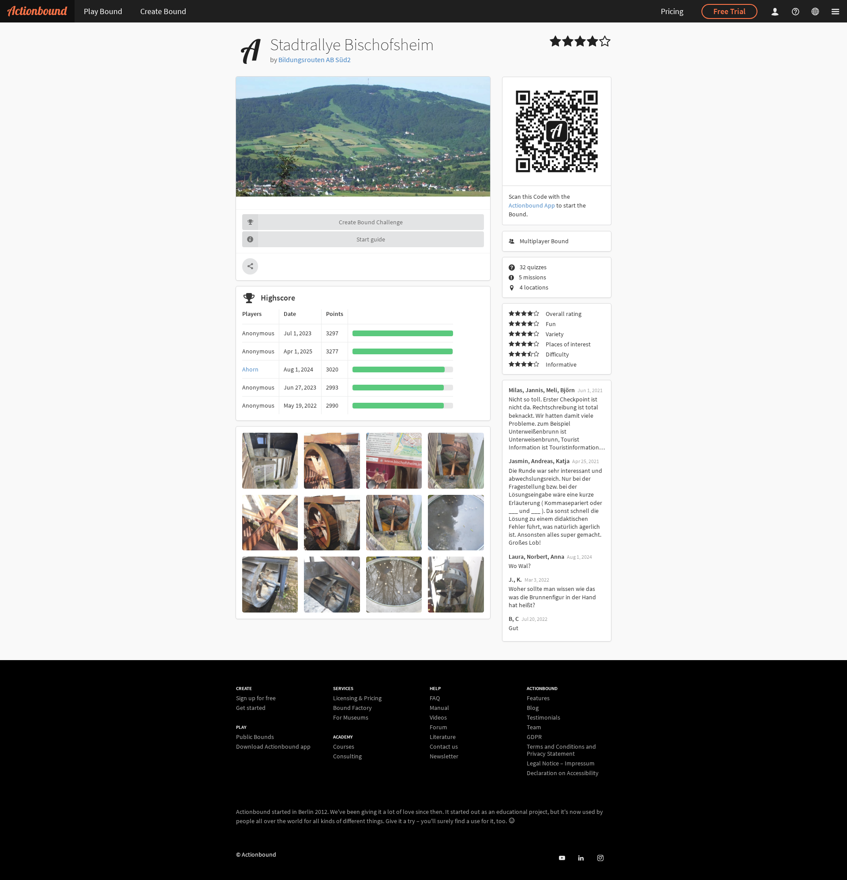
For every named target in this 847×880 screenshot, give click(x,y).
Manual (439, 708)
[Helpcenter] (797, 11)
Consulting (347, 756)
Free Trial (729, 11)
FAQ (435, 698)
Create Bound (163, 11)
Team (534, 727)
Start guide (370, 239)
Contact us (444, 746)
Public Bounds (255, 737)
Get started (251, 707)
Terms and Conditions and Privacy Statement (561, 750)
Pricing (672, 11)
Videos (438, 717)
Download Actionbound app (273, 746)
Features (538, 698)
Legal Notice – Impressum (561, 763)
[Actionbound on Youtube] (562, 858)
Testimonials (543, 717)
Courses (343, 746)
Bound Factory (352, 708)
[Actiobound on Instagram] (600, 858)
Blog (533, 708)
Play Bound (103, 11)
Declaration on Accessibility (563, 772)
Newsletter (444, 756)
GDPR (534, 737)
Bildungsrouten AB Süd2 (314, 59)
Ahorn (250, 369)
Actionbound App (532, 205)
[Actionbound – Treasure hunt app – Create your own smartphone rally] (37, 11)
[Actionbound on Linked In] (581, 858)
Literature (443, 737)
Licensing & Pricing (357, 698)
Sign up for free (256, 698)
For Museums (350, 717)
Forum (438, 727)
